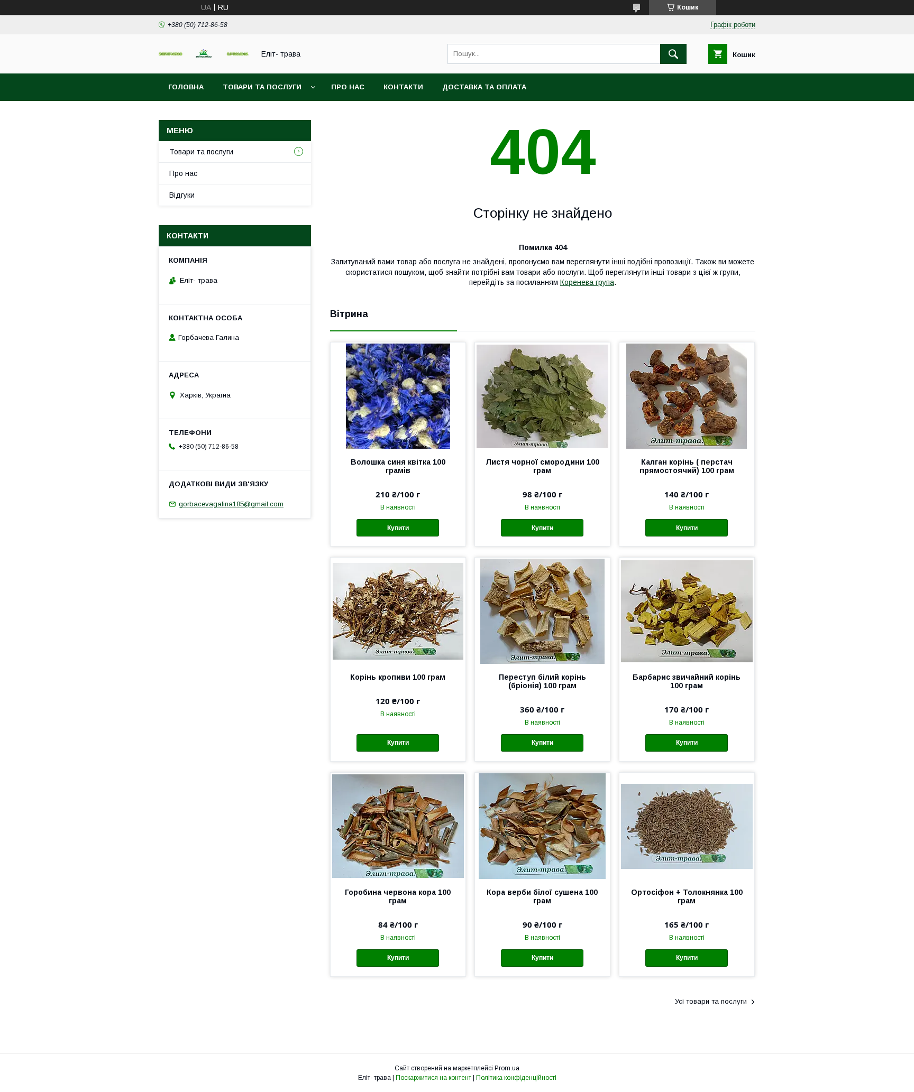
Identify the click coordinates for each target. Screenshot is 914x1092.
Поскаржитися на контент (433, 1077)
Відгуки (182, 195)
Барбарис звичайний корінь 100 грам (687, 681)
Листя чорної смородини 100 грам (542, 466)
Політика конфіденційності (516, 1077)
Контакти (403, 87)
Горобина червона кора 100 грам (398, 896)
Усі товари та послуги (711, 1001)
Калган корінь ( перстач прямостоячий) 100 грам (686, 466)
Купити (398, 528)
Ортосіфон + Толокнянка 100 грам (687, 896)
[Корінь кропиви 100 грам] (398, 610)
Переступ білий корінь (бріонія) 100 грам (542, 681)
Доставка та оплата (484, 87)
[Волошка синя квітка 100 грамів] (398, 395)
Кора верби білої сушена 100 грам (542, 896)
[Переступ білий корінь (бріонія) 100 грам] (542, 610)
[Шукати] (673, 54)
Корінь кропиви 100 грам (397, 677)
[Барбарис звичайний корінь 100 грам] (686, 610)
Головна (186, 87)
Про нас (347, 87)
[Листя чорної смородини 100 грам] (542, 395)
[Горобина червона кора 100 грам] (398, 825)
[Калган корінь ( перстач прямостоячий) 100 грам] (686, 395)
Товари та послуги (262, 87)
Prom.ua (507, 1068)
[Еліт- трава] (204, 55)
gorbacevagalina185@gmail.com (231, 504)
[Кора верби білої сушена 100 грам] (542, 825)
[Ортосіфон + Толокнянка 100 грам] (686, 825)
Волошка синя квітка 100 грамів (398, 466)
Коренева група (587, 282)
